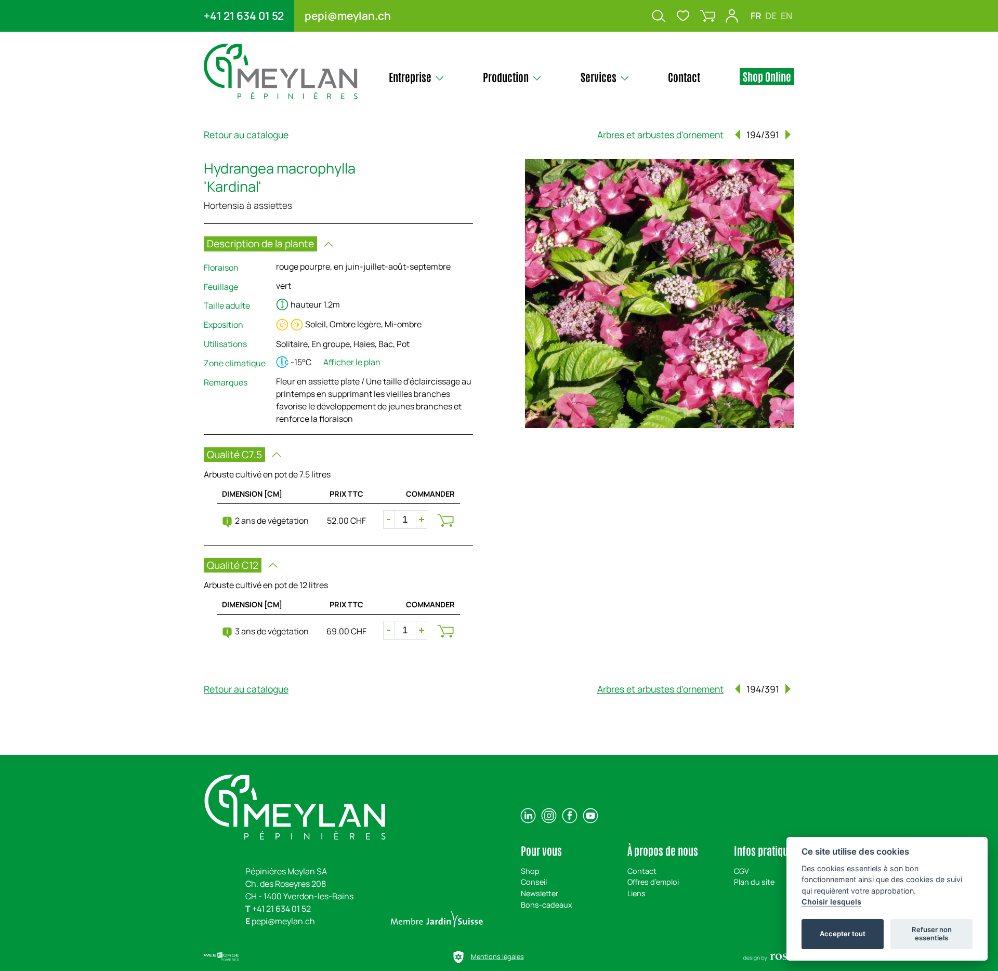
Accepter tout (842, 933)
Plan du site (754, 882)
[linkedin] (528, 815)
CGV (741, 871)
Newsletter (539, 893)
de (771, 15)
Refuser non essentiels (932, 933)
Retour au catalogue (246, 134)
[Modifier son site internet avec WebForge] (221, 957)
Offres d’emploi (653, 882)
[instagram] (549, 815)
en (786, 15)
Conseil (534, 882)
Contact (641, 871)
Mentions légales (497, 956)
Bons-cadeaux (546, 905)
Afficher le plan (351, 362)
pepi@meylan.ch (348, 15)
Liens (636, 893)
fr (756, 15)
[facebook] (569, 815)
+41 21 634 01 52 (244, 15)
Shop (530, 871)
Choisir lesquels (831, 901)
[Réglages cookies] (458, 957)
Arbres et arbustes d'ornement (660, 134)
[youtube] (590, 815)
